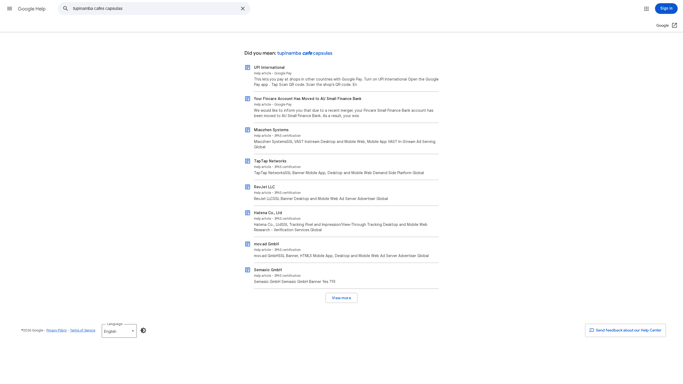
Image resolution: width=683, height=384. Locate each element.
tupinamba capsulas (304, 53)
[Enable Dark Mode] (143, 330)
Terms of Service (82, 330)
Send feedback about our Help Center (628, 330)
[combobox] (155, 8)
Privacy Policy (56, 330)
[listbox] (119, 331)
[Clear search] (242, 8)
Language (114, 324)
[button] (9, 8)
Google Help (32, 9)
